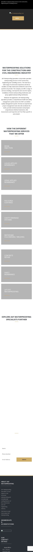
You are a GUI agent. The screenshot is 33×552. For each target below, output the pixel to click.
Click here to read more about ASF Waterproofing (5, 513)
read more (7, 151)
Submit (24, 459)
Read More (7, 349)
